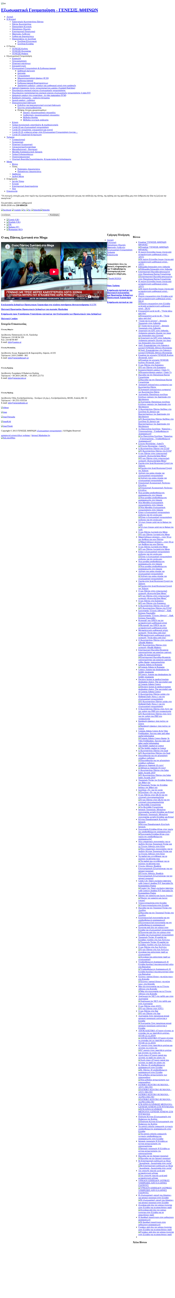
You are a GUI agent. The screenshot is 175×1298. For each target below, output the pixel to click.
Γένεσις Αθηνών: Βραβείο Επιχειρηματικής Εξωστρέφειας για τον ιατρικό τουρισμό (155, 868)
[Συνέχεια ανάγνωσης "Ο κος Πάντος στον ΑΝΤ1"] (151, 1008)
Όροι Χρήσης (113, 285)
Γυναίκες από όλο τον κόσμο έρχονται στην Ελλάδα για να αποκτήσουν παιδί (155, 1228)
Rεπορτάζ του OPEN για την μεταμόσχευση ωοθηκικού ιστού (152, 621)
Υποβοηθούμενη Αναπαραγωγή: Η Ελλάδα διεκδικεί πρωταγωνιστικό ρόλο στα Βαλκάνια (155, 964)
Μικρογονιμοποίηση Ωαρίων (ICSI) (33, 78)
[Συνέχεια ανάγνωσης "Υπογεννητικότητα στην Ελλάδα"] (153, 905)
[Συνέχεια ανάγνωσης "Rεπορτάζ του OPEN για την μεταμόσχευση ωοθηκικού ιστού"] (156, 628)
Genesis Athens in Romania (150, 664)
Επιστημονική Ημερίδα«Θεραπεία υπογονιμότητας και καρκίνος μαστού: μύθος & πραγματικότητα (154, 652)
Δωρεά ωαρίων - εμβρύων (23, 100)
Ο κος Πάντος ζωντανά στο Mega (152, 532)
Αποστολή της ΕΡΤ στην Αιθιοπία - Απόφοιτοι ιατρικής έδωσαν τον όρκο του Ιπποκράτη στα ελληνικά (154, 333)
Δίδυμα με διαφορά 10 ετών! (151, 765)
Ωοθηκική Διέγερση (26, 71)
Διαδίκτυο (16, 174)
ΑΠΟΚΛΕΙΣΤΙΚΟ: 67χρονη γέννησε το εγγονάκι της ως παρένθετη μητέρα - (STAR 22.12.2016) (156, 1033)
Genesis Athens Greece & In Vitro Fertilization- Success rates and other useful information (154, 733)
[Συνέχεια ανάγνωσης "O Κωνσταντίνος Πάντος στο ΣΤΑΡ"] (155, 451)
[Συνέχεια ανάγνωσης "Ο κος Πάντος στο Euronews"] (152, 367)
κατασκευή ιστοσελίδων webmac (15, 435)
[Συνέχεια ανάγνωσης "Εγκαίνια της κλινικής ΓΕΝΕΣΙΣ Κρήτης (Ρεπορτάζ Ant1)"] (156, 362)
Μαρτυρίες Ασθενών (21, 34)
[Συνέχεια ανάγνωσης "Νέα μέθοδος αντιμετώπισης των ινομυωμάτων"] (156, 1082)
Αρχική (10, 17)
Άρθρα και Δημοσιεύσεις (23, 36)
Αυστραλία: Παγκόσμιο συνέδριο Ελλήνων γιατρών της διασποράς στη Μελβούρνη (154, 397)
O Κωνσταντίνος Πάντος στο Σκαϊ (153, 750)
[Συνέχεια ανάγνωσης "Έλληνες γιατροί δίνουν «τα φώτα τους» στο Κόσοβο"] (156, 984)
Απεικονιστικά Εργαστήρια (24, 147)
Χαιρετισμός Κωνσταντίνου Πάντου (27, 21)
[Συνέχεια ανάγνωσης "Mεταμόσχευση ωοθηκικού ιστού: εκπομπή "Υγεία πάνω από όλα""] (156, 637)
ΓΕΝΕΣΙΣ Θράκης (20, 53)
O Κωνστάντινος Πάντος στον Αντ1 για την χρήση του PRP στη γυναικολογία (155, 710)
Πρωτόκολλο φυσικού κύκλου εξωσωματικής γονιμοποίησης (38, 90)
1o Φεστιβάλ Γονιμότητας (149, 804)
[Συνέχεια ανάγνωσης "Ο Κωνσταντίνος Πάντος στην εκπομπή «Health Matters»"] (156, 647)
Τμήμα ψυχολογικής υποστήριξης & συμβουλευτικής (35, 125)
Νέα (14, 188)
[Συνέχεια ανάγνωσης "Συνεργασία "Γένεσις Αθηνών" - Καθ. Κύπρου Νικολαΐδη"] (156, 618)
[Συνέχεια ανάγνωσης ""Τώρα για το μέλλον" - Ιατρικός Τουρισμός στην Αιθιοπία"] (156, 328)
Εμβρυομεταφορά (25, 80)
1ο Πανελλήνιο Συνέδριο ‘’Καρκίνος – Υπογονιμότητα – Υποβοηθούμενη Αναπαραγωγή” (155, 431)
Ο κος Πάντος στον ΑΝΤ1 (149, 1006)
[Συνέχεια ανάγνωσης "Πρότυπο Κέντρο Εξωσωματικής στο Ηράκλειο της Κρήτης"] (156, 1124)
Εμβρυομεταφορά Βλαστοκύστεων (33, 83)
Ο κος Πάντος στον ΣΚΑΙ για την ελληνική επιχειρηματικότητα (152, 796)
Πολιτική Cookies (9, 318)
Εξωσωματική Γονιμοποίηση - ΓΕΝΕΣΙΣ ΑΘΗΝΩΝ (49, 10)
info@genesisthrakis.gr (18, 403)
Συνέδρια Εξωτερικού (27, 41)
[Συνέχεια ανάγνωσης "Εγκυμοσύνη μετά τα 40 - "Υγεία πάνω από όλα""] (156, 318)
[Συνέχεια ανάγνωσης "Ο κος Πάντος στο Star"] (149, 1013)
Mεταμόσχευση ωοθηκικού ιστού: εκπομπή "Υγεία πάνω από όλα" (153, 631)
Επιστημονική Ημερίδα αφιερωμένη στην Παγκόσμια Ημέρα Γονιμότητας (154, 272)
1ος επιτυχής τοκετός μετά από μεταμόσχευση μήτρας (151, 1171)
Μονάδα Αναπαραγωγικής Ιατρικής (27, 152)
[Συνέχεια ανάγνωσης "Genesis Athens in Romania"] (151, 667)
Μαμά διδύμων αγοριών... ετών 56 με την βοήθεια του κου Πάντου (154, 538)
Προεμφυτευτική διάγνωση (24, 103)
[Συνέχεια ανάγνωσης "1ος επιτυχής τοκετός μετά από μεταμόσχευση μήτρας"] (156, 1178)
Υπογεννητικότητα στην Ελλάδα (152, 903)
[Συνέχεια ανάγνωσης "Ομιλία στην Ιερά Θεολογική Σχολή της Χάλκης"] (156, 470)
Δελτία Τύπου (18, 181)
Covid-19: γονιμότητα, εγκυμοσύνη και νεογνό (32, 130)
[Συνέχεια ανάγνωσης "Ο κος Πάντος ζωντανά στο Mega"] (154, 534)
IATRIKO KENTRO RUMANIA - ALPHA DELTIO (153, 1095)
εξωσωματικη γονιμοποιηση (49, 431)
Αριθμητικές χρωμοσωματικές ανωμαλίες (41, 115)
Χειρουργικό (17, 142)
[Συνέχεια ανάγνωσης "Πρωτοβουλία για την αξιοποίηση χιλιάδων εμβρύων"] (156, 763)
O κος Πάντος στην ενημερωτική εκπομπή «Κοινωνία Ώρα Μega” (152, 454)
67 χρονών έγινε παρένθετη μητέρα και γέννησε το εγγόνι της (155, 1046)
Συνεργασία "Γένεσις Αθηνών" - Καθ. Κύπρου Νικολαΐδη (154, 611)
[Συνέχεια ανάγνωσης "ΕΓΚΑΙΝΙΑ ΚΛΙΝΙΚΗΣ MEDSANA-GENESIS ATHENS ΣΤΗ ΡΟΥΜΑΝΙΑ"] (156, 1114)
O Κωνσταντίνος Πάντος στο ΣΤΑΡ (153, 448)
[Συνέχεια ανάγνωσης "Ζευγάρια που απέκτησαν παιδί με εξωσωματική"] (156, 959)
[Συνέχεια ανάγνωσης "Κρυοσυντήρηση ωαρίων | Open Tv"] (155, 372)
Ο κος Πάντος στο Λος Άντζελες (152, 947)
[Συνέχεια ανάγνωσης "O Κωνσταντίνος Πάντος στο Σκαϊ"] (154, 753)
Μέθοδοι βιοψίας (30, 117)
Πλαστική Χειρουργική (22, 144)
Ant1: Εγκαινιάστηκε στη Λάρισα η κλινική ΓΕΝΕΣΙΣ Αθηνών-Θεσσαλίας (155, 346)
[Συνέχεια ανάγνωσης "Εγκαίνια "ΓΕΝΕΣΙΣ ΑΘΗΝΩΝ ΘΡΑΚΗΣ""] (156, 249)
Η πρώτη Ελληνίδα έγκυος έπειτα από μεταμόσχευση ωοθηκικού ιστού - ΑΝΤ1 (154, 254)
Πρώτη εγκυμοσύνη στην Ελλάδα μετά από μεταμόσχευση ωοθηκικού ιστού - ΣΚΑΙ (155, 298)
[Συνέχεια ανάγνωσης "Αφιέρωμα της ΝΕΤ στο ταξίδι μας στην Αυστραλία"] (156, 1003)
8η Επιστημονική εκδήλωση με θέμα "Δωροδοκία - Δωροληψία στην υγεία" (155, 1162)
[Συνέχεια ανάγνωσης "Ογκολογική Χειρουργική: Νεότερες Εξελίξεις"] (156, 490)
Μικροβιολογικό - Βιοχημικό (24, 149)
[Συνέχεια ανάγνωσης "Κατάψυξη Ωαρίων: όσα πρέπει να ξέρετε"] (156, 728)
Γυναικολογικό (18, 139)
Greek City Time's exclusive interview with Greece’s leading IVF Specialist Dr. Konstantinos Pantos (155, 883)
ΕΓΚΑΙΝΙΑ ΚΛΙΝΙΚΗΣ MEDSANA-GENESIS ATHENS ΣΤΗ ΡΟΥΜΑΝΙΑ (156, 1105)
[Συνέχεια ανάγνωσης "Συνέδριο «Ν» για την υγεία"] (151, 792)
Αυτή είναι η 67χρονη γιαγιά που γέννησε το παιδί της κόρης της (152, 1056)
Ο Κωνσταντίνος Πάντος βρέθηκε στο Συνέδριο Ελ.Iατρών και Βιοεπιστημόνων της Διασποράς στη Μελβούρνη (154, 413)
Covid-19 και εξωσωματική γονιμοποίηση (30, 127)
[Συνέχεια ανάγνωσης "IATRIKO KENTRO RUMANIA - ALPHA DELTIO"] (156, 1102)
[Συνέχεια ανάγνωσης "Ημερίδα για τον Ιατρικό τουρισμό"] (154, 1158)
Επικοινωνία (12, 191)
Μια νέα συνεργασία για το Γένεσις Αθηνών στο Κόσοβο (153, 987)
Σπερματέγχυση (19, 66)
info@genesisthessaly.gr (18, 358)
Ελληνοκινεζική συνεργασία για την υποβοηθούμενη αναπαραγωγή (154, 918)
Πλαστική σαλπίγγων (21, 63)
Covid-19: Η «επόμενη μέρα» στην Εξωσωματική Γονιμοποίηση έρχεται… (45, 132)
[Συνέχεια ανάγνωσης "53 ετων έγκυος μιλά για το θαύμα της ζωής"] (156, 529)
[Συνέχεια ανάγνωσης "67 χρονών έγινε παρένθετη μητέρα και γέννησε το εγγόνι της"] (156, 1053)
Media (9, 161)
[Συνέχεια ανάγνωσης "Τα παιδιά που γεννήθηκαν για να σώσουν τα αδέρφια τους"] (156, 863)
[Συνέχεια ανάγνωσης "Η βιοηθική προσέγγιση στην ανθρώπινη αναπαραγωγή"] (156, 1224)
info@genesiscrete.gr (17, 378)
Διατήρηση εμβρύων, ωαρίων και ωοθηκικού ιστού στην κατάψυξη (47, 85)
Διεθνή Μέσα (18, 176)
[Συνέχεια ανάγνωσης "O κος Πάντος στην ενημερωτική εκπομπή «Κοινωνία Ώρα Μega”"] (156, 461)
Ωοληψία (21, 73)
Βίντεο (15, 164)
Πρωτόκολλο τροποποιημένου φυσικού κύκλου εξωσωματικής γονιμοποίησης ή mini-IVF (51, 93)
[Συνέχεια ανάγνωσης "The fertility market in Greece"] (152, 748)
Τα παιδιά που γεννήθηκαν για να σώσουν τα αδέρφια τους (152, 857)
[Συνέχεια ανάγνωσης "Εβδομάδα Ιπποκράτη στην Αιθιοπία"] (155, 269)
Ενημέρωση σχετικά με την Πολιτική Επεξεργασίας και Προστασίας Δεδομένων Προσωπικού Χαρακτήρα (120, 294)
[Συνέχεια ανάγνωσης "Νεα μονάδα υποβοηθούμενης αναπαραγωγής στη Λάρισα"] (156, 500)
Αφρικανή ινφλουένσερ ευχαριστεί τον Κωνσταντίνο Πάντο (155, 385)
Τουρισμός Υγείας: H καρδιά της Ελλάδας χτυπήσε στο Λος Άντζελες (154, 938)
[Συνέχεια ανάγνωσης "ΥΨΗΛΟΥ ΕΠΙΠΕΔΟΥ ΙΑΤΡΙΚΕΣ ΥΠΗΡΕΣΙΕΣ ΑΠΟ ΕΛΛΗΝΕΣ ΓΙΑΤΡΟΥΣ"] (156, 1193)
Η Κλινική (11, 19)
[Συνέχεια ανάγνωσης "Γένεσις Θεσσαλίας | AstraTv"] (152, 446)
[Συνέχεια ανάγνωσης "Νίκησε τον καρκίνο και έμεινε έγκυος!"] (156, 900)
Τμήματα (10, 137)
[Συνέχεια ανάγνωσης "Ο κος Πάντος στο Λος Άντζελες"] (153, 949)
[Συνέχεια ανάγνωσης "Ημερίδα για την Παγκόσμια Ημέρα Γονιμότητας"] (156, 382)
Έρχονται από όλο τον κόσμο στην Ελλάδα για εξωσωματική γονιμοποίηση (155, 928)
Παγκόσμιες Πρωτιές (21, 29)
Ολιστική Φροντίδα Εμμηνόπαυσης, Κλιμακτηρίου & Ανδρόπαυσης (41, 159)
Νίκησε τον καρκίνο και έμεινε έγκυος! (155, 895)
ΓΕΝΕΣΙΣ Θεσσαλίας (21, 51)
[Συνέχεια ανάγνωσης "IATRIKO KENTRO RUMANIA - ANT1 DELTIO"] (156, 1092)
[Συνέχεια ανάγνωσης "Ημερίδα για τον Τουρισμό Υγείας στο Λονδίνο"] (156, 915)
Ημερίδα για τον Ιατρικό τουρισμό (153, 1156)
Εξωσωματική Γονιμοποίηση (119, 250)
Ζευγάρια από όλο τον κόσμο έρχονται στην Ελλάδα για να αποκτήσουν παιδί (155, 1206)
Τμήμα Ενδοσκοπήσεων (22, 154)
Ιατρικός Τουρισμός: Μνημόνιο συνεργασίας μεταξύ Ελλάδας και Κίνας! (156, 810)
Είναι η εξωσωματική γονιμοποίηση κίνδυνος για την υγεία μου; (154, 513)
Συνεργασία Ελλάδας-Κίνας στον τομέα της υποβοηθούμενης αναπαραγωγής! (155, 830)
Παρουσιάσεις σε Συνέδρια (24, 39)
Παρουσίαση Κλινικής (22, 26)
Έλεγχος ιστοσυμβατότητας (29, 107)
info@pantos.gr (14, 342)
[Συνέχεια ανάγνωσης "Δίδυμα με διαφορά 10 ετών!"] (152, 768)
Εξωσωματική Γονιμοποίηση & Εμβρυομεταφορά (34, 68)
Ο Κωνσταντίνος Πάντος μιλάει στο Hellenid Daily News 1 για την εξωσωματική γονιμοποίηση (154, 696)
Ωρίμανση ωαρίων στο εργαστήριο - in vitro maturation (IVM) (39, 95)
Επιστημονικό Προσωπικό (23, 31)
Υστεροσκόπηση (19, 61)
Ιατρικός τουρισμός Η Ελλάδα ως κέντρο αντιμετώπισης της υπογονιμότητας (153, 1143)
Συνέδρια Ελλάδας (26, 44)
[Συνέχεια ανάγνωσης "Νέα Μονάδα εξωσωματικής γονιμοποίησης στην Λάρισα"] (156, 510)
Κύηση (15, 122)
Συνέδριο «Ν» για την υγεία (150, 790)
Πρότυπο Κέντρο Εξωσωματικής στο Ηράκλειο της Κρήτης (154, 1117)
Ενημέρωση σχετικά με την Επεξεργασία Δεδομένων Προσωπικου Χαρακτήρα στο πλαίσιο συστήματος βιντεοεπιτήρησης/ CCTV (66, 303)
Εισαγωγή (16, 58)
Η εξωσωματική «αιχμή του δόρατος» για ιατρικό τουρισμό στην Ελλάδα (154, 1196)
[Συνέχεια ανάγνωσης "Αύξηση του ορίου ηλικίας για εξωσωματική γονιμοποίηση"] (156, 480)
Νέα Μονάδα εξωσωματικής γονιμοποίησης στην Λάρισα (150, 503)
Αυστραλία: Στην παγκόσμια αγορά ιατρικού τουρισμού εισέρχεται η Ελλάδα (153, 1018)
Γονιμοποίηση (24, 76)
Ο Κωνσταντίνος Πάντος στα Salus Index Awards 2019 (153, 771)
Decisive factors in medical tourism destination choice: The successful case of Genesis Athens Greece (155, 681)
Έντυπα (15, 184)
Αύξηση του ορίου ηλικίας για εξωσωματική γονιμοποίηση (151, 474)
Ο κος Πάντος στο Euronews (151, 365)
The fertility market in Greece (151, 746)
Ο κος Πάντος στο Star (148, 1011)
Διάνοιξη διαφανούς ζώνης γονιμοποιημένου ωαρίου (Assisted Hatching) (43, 88)
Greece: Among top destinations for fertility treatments (153, 670)
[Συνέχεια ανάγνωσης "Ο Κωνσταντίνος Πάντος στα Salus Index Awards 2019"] (156, 777)
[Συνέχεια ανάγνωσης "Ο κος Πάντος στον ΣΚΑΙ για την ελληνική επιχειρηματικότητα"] (156, 802)
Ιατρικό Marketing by (41, 435)
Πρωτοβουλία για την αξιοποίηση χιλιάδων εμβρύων (152, 756)
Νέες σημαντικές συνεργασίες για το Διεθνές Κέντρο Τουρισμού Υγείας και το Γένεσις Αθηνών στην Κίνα (155, 844)
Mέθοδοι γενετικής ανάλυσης (36, 120)
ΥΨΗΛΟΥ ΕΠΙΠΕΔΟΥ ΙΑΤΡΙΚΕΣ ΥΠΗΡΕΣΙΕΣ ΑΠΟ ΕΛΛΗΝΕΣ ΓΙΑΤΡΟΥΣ (154, 1183)
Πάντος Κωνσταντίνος (21, 24)
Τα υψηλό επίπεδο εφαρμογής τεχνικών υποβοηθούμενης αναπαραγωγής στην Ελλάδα (155, 1128)
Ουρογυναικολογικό (21, 157)
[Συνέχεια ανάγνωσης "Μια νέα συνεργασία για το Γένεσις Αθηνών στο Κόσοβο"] (156, 994)
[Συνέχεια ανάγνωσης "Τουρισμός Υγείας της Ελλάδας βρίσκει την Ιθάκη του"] (156, 787)
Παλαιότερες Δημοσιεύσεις (29, 171)
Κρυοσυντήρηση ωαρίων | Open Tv (154, 370)
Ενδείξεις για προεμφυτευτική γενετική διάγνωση (39, 105)
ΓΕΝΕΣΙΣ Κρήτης (20, 48)
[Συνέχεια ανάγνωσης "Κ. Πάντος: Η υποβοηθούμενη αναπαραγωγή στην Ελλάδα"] (156, 1072)
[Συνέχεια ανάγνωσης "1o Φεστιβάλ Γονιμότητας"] (150, 807)
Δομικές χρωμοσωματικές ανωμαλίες (39, 112)
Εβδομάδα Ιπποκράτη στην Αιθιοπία (154, 267)
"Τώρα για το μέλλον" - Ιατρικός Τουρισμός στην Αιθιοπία (152, 322)
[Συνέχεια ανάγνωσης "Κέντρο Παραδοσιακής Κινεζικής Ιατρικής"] (156, 827)
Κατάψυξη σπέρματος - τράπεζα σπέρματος (31, 98)
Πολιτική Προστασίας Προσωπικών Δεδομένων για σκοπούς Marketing (34, 309)
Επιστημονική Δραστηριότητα (25, 186)
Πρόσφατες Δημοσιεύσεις (29, 169)
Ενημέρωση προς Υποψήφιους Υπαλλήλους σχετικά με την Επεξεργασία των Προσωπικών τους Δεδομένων (51, 314)
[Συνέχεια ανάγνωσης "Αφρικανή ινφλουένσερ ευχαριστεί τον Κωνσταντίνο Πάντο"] (156, 392)
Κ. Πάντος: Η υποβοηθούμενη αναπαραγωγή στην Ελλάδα (151, 1066)
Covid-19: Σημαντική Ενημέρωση (27, 134)
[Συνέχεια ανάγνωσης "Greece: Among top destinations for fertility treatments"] (156, 677)
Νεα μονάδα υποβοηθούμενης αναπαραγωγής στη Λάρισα (151, 494)
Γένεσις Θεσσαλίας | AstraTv (151, 443)
